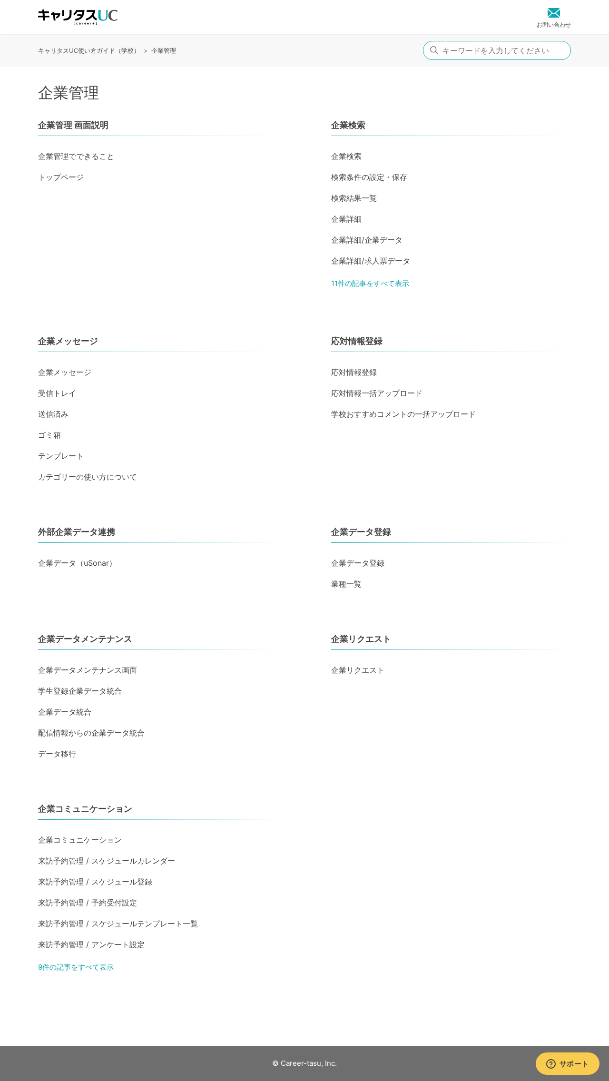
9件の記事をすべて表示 (76, 967)
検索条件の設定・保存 (369, 177)
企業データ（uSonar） (77, 563)
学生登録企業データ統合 (80, 691)
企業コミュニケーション (85, 809)
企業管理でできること (76, 156)
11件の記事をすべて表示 (370, 283)
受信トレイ (57, 393)
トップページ (61, 177)
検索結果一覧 (354, 198)
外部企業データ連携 (76, 532)
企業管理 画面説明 (73, 125)
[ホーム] (78, 17)
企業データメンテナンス (85, 639)
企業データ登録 (361, 532)
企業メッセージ (68, 341)
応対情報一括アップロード (376, 393)
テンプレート (61, 456)
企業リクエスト (361, 639)
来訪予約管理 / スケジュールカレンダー (106, 860)
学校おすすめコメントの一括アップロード (403, 414)
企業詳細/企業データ (367, 240)
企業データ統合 (64, 712)
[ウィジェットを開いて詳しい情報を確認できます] (567, 1064)
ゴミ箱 (49, 435)
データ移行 (57, 753)
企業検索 (348, 125)
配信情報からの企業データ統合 (91, 732)
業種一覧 (346, 584)
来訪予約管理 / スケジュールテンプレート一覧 (118, 923)
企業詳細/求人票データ (370, 260)
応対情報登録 (357, 341)
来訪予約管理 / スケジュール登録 (95, 881)
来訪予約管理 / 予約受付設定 (87, 902)
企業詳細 (346, 219)
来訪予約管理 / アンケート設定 (91, 944)
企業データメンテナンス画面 (87, 670)
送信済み (53, 414)
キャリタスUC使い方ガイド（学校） (89, 50)
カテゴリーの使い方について (87, 477)
